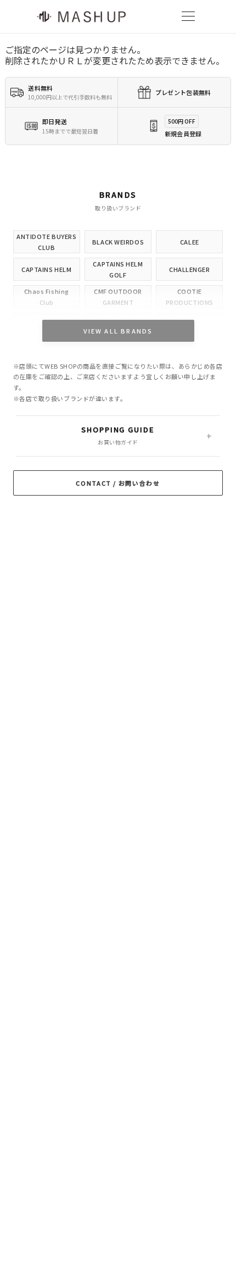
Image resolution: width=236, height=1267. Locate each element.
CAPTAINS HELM (46, 269)
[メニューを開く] (188, 16)
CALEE (189, 241)
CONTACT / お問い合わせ (118, 483)
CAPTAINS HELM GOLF (118, 269)
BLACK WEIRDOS (118, 241)
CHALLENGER (189, 269)
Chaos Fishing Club (46, 297)
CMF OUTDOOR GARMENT (118, 297)
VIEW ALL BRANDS (118, 330)
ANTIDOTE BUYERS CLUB (46, 242)
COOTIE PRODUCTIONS (189, 297)
